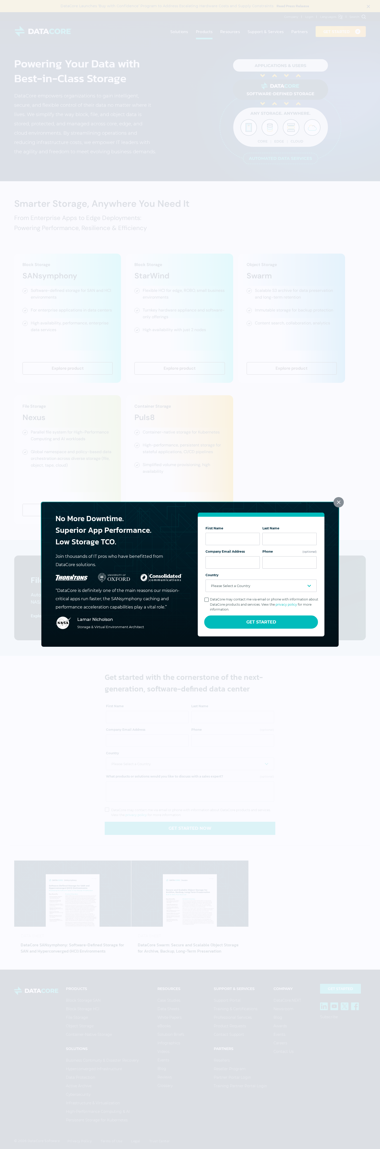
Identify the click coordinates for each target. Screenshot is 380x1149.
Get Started (261, 622)
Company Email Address (225, 551)
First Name (214, 528)
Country (212, 575)
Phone (289, 551)
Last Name (270, 528)
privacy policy (286, 604)
